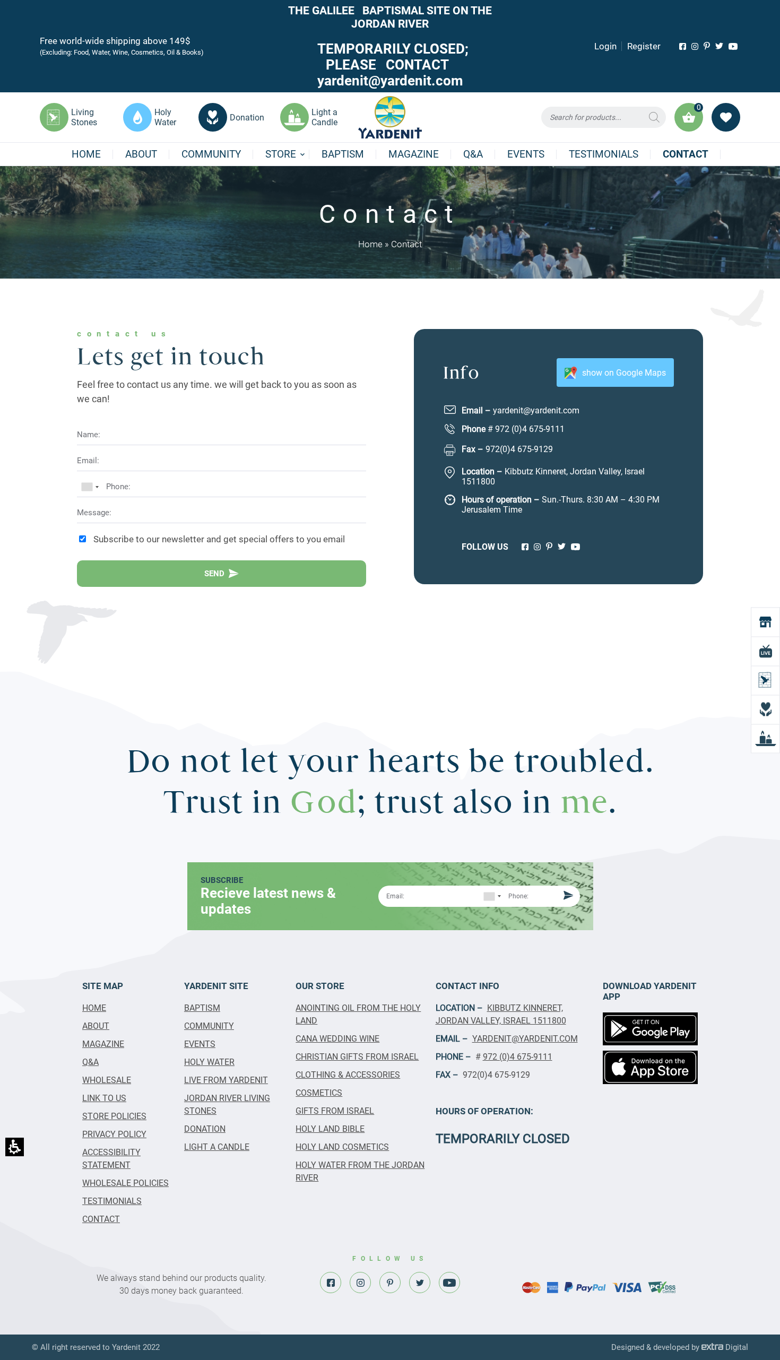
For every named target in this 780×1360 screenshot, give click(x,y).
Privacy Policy (114, 1134)
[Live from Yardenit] (765, 650)
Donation (205, 1129)
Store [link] (280, 154)
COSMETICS (319, 1093)
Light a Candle (216, 1147)
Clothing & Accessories (348, 1075)
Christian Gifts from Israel (357, 1057)
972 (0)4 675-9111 (530, 429)
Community (211, 154)
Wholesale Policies (125, 1183)
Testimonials (603, 154)
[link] (682, 46)
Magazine (413, 154)
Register (644, 46)
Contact (685, 154)
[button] (603, 117)
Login (605, 46)
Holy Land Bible (330, 1129)
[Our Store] (765, 621)
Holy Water (209, 1062)
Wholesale (106, 1080)
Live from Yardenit (226, 1080)
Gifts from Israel (335, 1111)
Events (525, 154)
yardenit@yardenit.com (536, 410)
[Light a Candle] (765, 738)
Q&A (473, 154)
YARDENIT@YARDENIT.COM (525, 1039)
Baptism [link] (343, 154)
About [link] (141, 154)
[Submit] (566, 896)
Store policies (114, 1116)
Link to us (104, 1098)
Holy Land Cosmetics (342, 1147)
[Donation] (765, 709)
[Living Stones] (765, 680)
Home (86, 154)
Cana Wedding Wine (337, 1039)
